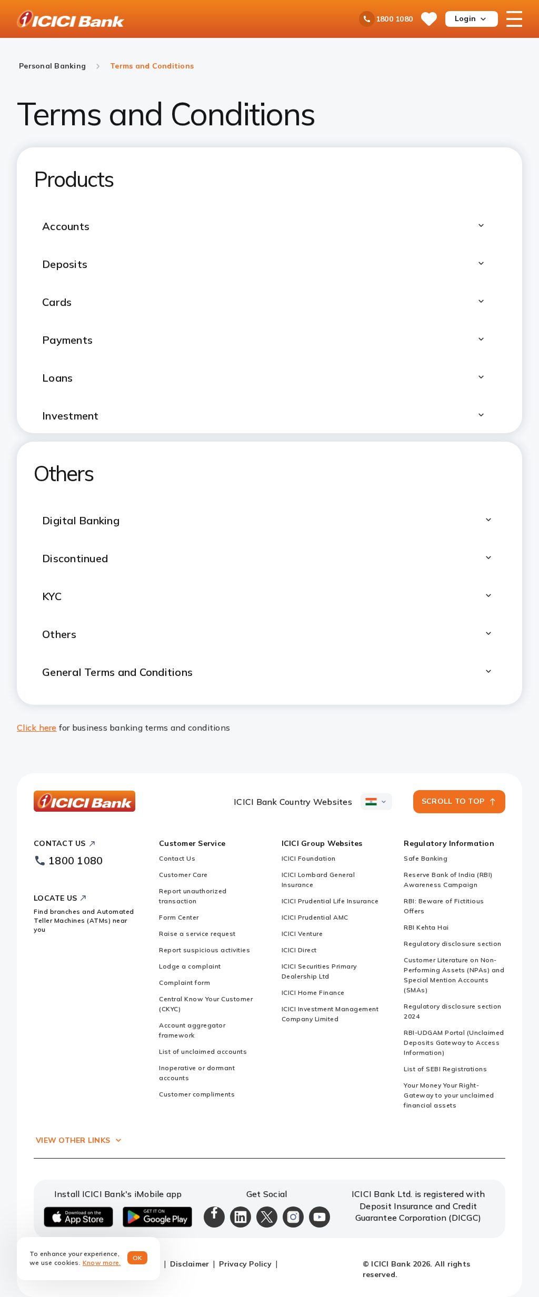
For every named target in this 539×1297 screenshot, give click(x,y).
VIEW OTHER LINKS (73, 1140)
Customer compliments (197, 1094)
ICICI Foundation (309, 858)
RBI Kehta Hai (426, 927)
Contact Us (177, 858)
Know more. (102, 1262)
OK (138, 1258)
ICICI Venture (302, 933)
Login (465, 18)
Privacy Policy (245, 1264)
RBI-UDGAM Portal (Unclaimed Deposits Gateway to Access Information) (454, 1042)
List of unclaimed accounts (203, 1051)
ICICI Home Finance (313, 992)
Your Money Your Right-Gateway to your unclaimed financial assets (449, 1095)
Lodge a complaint (190, 966)
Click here (37, 727)
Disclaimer (189, 1264)
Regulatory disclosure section (453, 943)
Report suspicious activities (204, 950)
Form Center (179, 917)
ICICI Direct (299, 950)
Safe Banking (425, 858)
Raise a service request (197, 933)
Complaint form (184, 982)
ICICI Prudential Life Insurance (330, 901)
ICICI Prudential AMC (315, 917)
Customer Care (183, 875)
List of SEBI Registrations (445, 1069)
